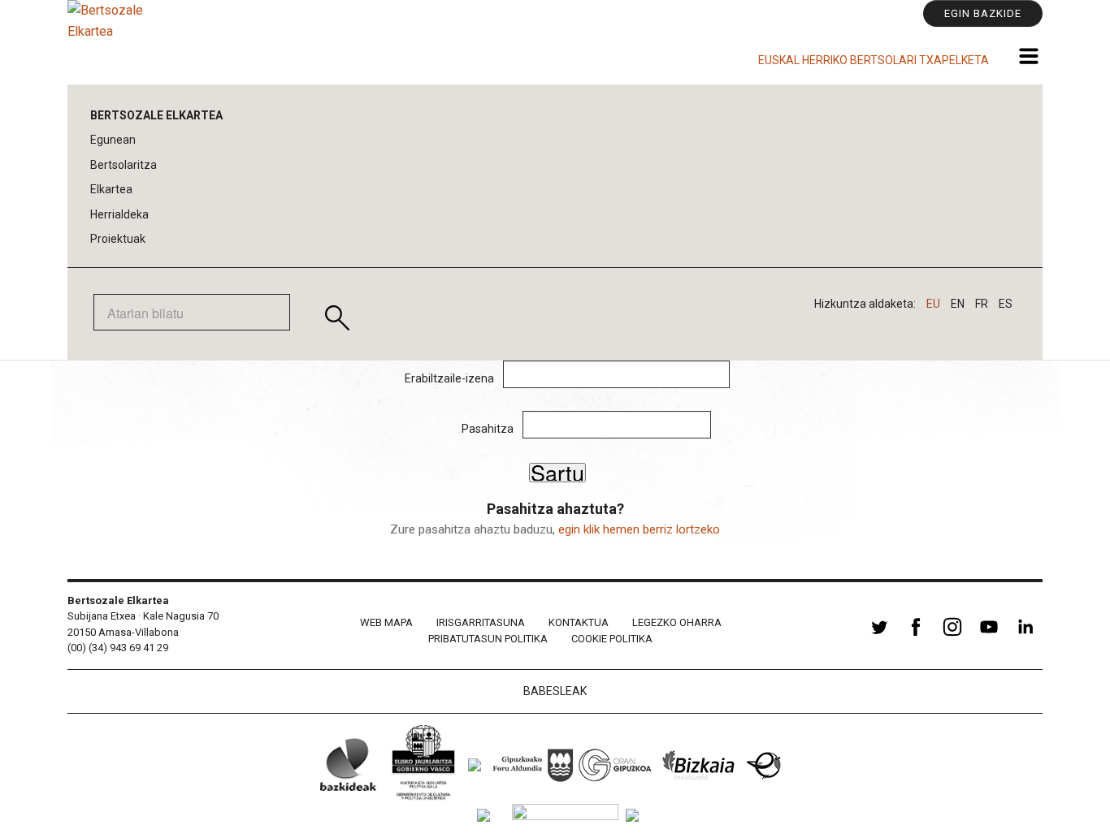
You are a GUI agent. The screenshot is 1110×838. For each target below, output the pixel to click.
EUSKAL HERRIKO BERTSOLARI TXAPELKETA (873, 60)
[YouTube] (989, 636)
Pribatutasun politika (488, 639)
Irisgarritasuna (480, 622)
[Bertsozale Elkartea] (116, 42)
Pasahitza (488, 428)
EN (958, 303)
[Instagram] (952, 636)
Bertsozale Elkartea (156, 115)
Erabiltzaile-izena (449, 378)
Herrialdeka (119, 214)
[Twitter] (879, 636)
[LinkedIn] (1025, 636)
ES (1005, 303)
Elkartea (111, 189)
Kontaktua (578, 622)
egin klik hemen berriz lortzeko (639, 529)
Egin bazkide (982, 13)
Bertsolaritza (123, 164)
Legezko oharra (677, 622)
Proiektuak (117, 238)
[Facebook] (916, 636)
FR (981, 303)
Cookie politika (612, 639)
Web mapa (386, 622)
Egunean (113, 139)
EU (933, 303)
